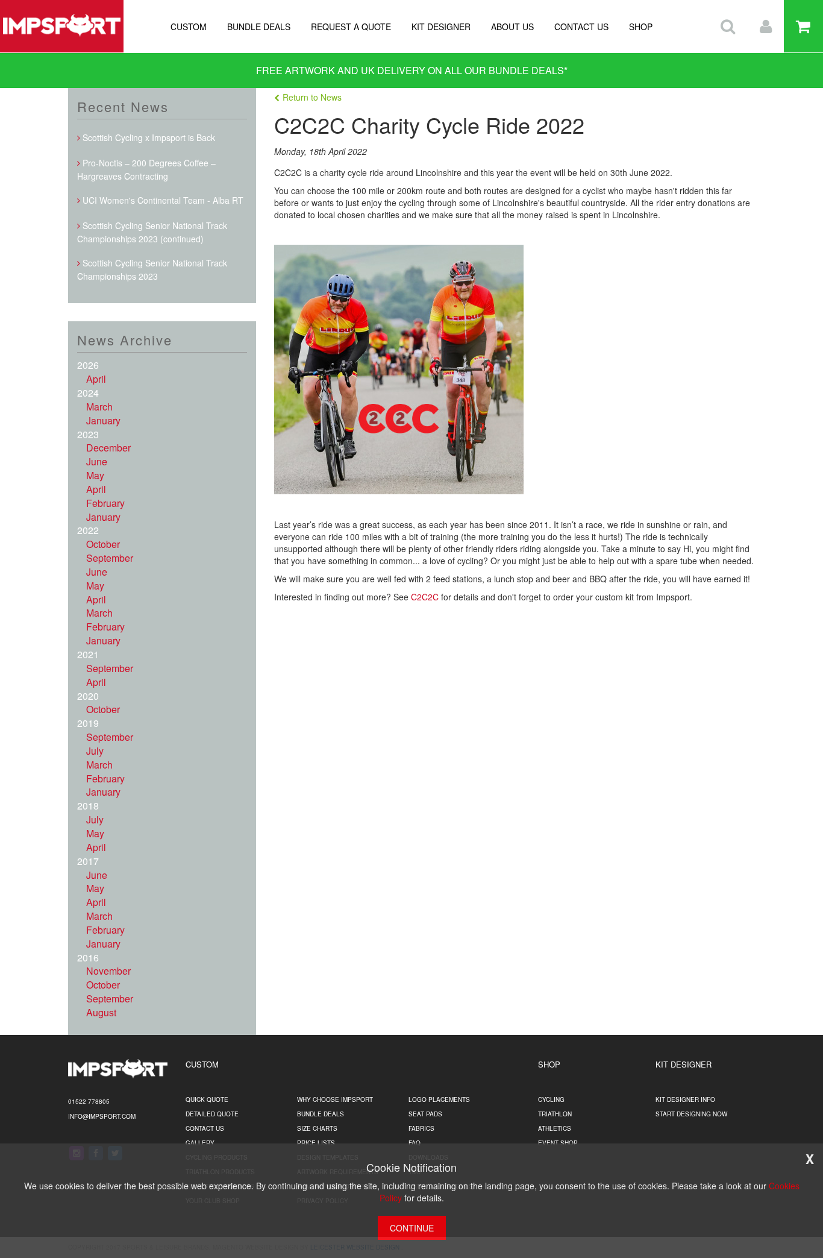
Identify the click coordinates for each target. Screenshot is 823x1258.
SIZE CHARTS (317, 1128)
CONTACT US (581, 26)
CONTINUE (412, 1228)
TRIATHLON (555, 1114)
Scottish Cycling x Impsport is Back (147, 137)
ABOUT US (512, 26)
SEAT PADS (425, 1114)
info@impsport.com (102, 1116)
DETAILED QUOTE (212, 1114)
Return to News (312, 97)
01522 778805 (89, 1101)
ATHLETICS (554, 1128)
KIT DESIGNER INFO (685, 1099)
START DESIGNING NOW (691, 1114)
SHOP (640, 26)
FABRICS (421, 1128)
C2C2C (426, 597)
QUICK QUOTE (207, 1099)
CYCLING (551, 1099)
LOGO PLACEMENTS (439, 1099)
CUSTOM (189, 26)
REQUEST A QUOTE (351, 26)
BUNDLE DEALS (258, 26)
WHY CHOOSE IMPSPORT (335, 1099)
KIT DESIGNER (441, 26)
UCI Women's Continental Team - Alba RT (161, 200)
